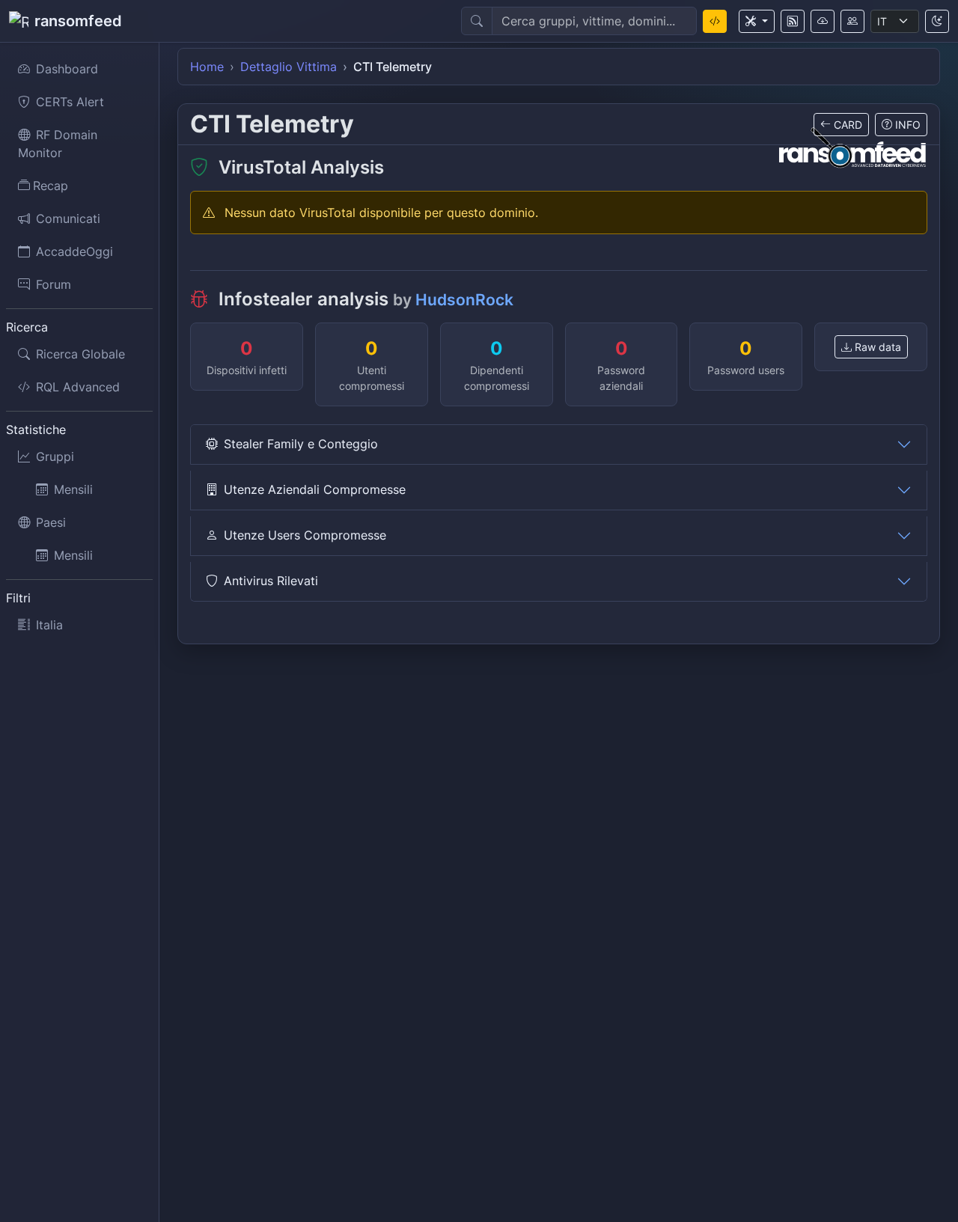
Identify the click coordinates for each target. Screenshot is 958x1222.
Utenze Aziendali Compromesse (315, 489)
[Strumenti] (757, 21)
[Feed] (793, 21)
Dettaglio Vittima (288, 66)
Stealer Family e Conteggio (301, 443)
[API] (823, 21)
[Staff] (852, 21)
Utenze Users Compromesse (305, 535)
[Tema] (937, 21)
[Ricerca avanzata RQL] (715, 21)
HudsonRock (464, 299)
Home (207, 66)
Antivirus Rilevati (271, 580)
